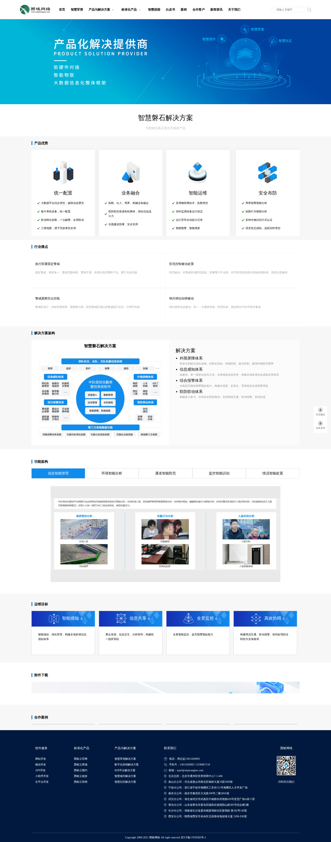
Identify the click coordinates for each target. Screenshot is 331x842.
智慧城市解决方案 (125, 776)
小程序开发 (42, 776)
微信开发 (40, 764)
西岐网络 (154, 837)
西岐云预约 (80, 770)
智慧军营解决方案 (125, 758)
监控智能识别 (219, 473)
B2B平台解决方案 (125, 770)
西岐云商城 (80, 764)
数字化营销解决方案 (127, 764)
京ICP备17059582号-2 (193, 837)
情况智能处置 (272, 473)
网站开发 (40, 758)
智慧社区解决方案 (125, 781)
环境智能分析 (112, 473)
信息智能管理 (58, 473)
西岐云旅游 (80, 776)
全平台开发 (42, 781)
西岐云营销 (80, 781)
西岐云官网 (80, 758)
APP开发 (40, 770)
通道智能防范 (165, 473)
